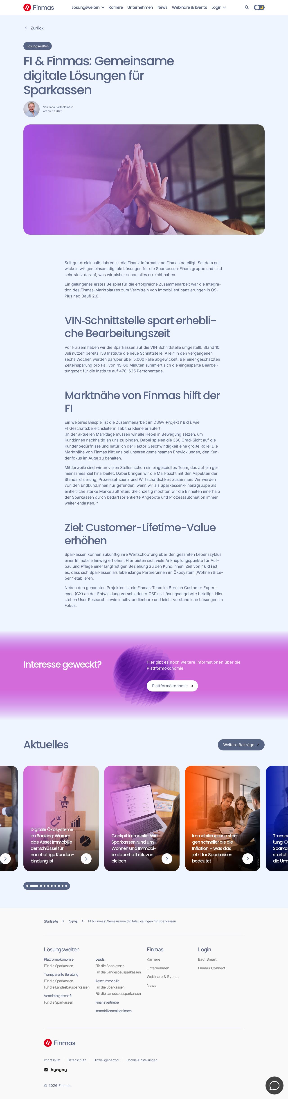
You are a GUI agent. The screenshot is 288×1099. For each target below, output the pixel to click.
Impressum (52, 1060)
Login (217, 7)
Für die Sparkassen (58, 966)
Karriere (116, 7)
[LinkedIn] (46, 1070)
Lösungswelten (86, 7)
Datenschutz (77, 1060)
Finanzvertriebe (107, 1002)
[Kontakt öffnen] (275, 1085)
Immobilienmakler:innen (113, 1011)
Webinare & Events (189, 7)
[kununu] (59, 1070)
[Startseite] (144, 1043)
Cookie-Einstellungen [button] (141, 1060)
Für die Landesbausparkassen (66, 987)
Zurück (37, 28)
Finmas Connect (211, 968)
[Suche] (246, 7)
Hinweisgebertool (106, 1060)
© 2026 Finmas (57, 1085)
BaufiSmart (207, 959)
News (163, 7)
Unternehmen (140, 7)
